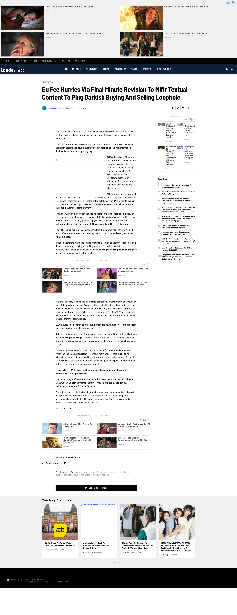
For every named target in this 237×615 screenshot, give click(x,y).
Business (15, 61)
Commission (81, 472)
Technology (26, 61)
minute (67, 475)
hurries (113, 472)
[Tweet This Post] (177, 108)
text (95, 475)
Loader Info (56, 108)
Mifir (58, 475)
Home (7, 61)
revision (85, 475)
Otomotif (66, 61)
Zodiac (37, 61)
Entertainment (79, 61)
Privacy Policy (36, 579)
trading (104, 475)
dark (91, 472)
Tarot (57, 61)
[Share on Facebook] (172, 108)
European (101, 472)
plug (76, 475)
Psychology (47, 61)
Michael (46, 550)
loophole (124, 472)
